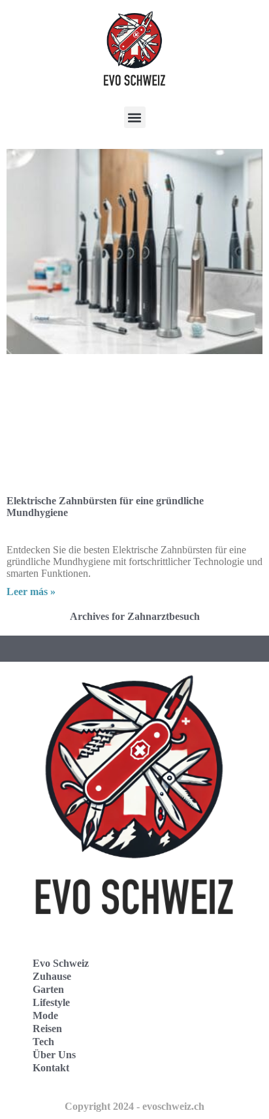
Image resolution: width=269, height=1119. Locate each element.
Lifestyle (51, 1002)
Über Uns (54, 1054)
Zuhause (52, 976)
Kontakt (51, 1067)
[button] (135, 117)
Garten (48, 989)
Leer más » (31, 591)
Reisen (47, 1028)
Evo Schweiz (61, 963)
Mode (45, 1015)
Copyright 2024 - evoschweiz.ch (134, 1106)
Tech (43, 1041)
